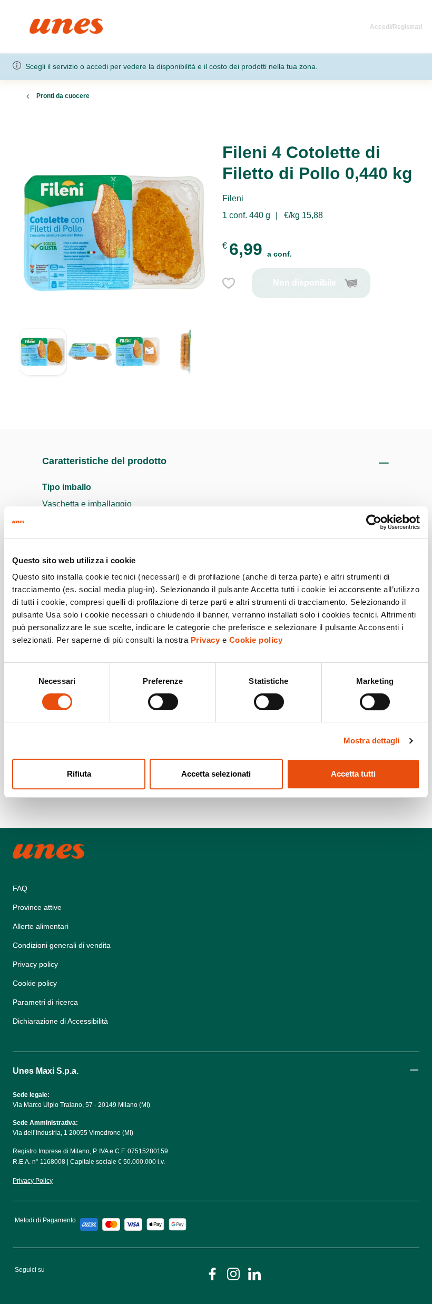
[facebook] (212, 1273)
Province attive (37, 907)
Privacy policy (35, 964)
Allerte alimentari (40, 926)
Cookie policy (256, 639)
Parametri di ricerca (45, 1002)
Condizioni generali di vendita (62, 945)
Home (41, 22)
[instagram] (233, 1273)
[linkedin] (254, 1273)
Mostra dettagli (371, 740)
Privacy (205, 639)
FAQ (20, 888)
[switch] (163, 701)
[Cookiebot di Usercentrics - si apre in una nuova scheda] (374, 522)
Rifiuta (79, 773)
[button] (43, 366)
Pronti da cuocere (63, 96)
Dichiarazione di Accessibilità (60, 1021)
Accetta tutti (353, 773)
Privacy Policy (33, 1180)
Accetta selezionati (216, 773)
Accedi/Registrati (396, 27)
